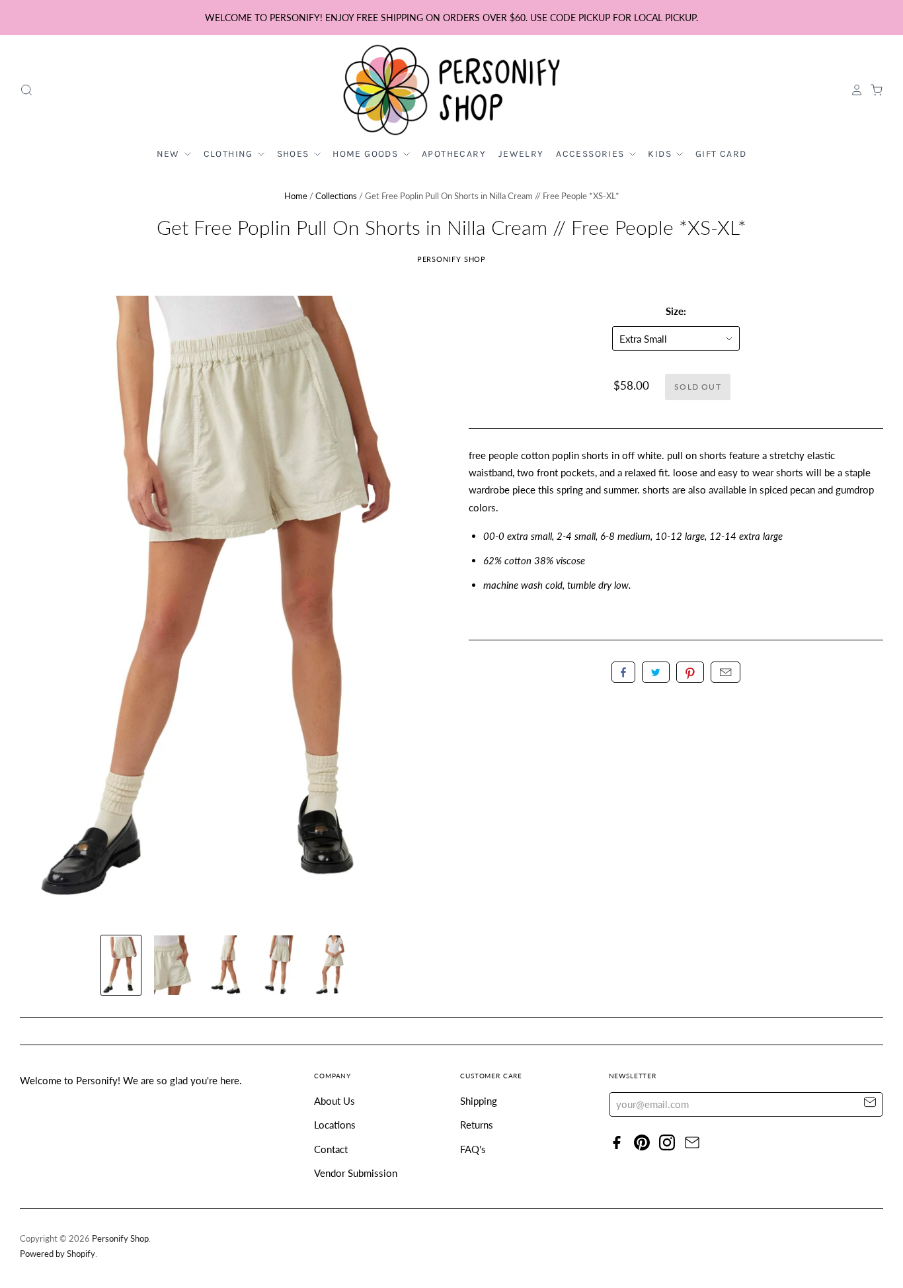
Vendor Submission (355, 1173)
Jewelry (521, 153)
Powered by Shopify (57, 1253)
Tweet (656, 672)
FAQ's (473, 1149)
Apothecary (454, 153)
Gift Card (721, 153)
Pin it (690, 672)
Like (623, 672)
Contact (331, 1149)
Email (725, 672)
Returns (476, 1125)
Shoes (294, 153)
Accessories (591, 153)
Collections (336, 196)
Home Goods (367, 153)
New (170, 153)
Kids (661, 153)
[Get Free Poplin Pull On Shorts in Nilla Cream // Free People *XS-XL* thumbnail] (121, 965)
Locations (335, 1125)
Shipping (478, 1101)
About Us (334, 1101)
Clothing (230, 153)
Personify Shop (452, 259)
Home (295, 196)
